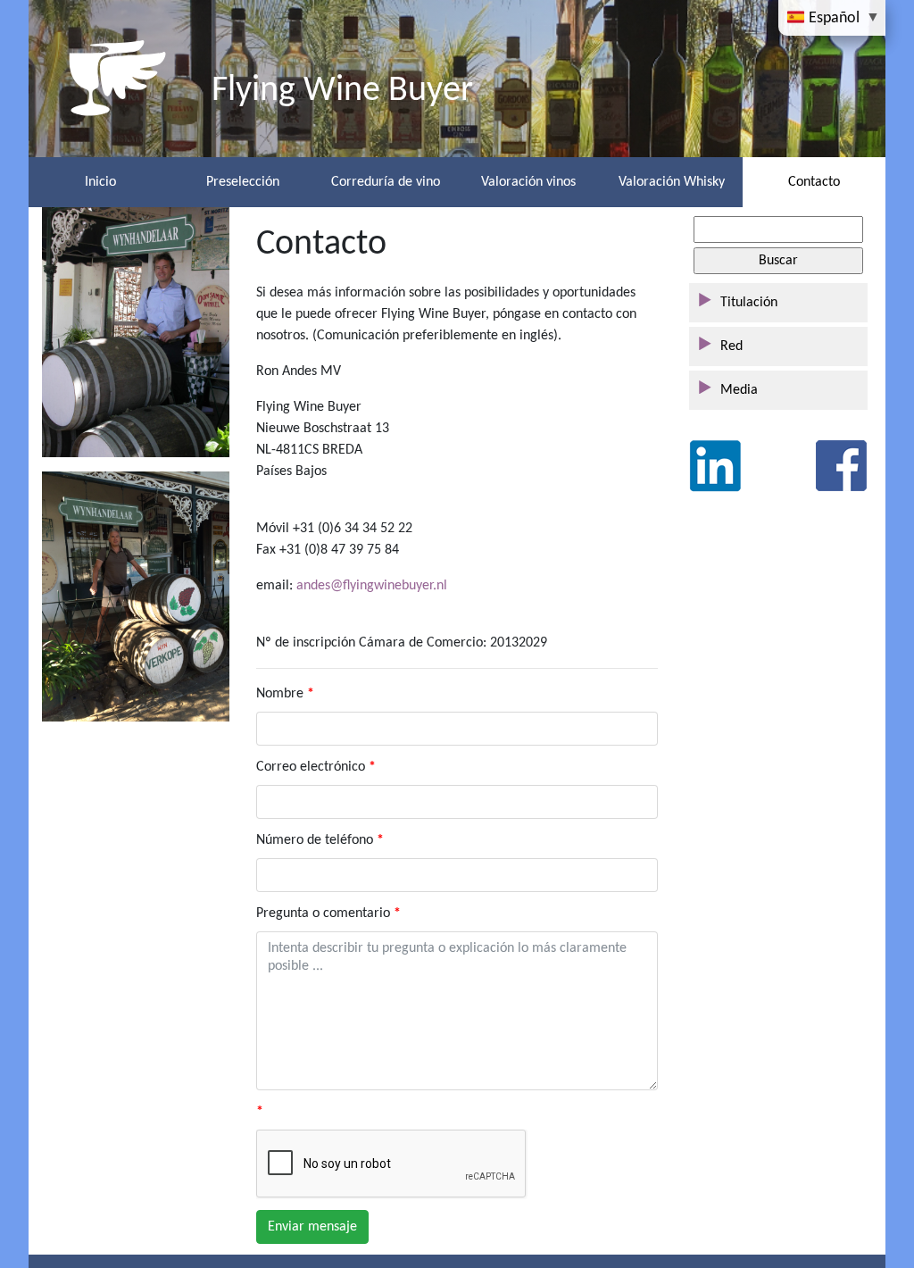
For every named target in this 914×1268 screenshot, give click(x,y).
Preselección (242, 182)
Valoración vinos (528, 182)
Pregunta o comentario (323, 913)
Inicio (100, 182)
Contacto (814, 182)
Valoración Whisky (672, 182)
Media (739, 390)
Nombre (279, 694)
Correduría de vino (385, 182)
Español (834, 17)
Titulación (748, 303)
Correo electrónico (310, 767)
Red (731, 346)
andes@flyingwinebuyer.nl (371, 586)
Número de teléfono (314, 840)
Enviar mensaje (312, 1227)
